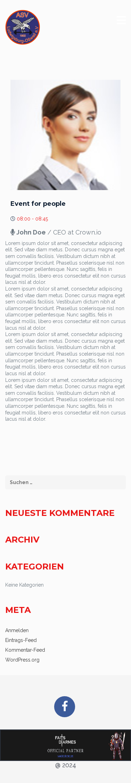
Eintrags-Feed (21, 640)
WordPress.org (22, 660)
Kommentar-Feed (25, 650)
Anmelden (17, 630)
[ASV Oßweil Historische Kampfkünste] (22, 27)
